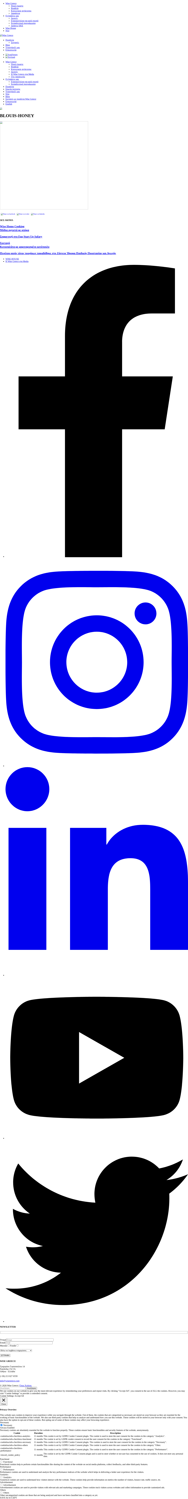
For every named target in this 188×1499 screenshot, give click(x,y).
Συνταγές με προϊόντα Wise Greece (21, 99)
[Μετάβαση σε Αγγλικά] (10, 57)
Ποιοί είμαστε (17, 6)
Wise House (11, 28)
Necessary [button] (4, 1422)
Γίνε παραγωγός (18, 77)
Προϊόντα (10, 40)
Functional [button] (4, 1459)
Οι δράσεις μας (12, 16)
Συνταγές (15, 42)
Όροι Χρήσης (26, 1385)
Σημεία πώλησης (13, 89)
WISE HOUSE (12, 259)
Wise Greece (11, 3)
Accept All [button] (19, 1396)
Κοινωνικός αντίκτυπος (21, 11)
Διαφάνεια (15, 13)
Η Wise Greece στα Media (22, 74)
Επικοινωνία (11, 50)
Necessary (7, 1425)
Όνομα (3, 1340)
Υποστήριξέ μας (13, 47)
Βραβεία (14, 8)
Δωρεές (14, 18)
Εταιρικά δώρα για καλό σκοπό (24, 21)
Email (2, 1342)
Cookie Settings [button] (7, 1396)
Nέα (7, 94)
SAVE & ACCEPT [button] (8, 1498)
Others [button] (3, 1490)
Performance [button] (5, 1467)
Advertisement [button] (6, 1482)
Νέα (7, 30)
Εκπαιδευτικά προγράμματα (23, 23)
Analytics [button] (4, 1474)
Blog (8, 45)
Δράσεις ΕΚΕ (17, 26)
